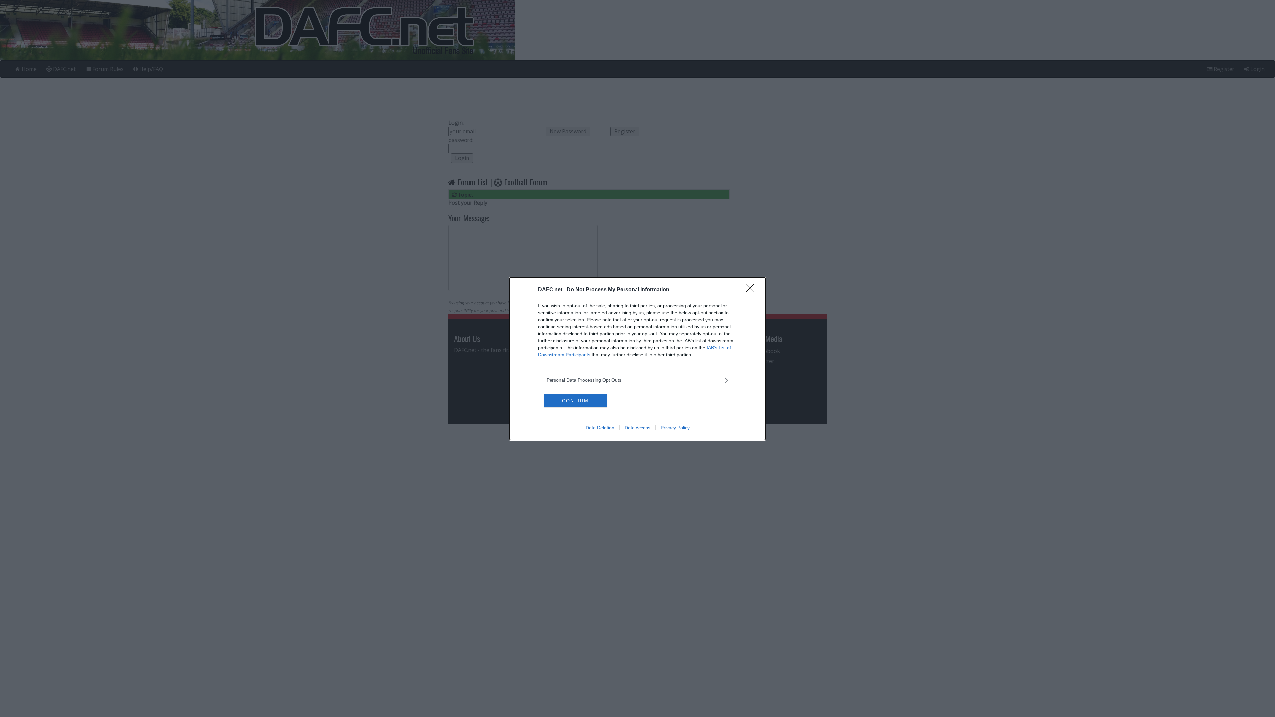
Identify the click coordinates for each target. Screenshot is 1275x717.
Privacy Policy (675, 427)
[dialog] (637, 358)
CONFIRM (575, 400)
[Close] (752, 290)
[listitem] (637, 380)
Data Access (637, 427)
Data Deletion (600, 427)
